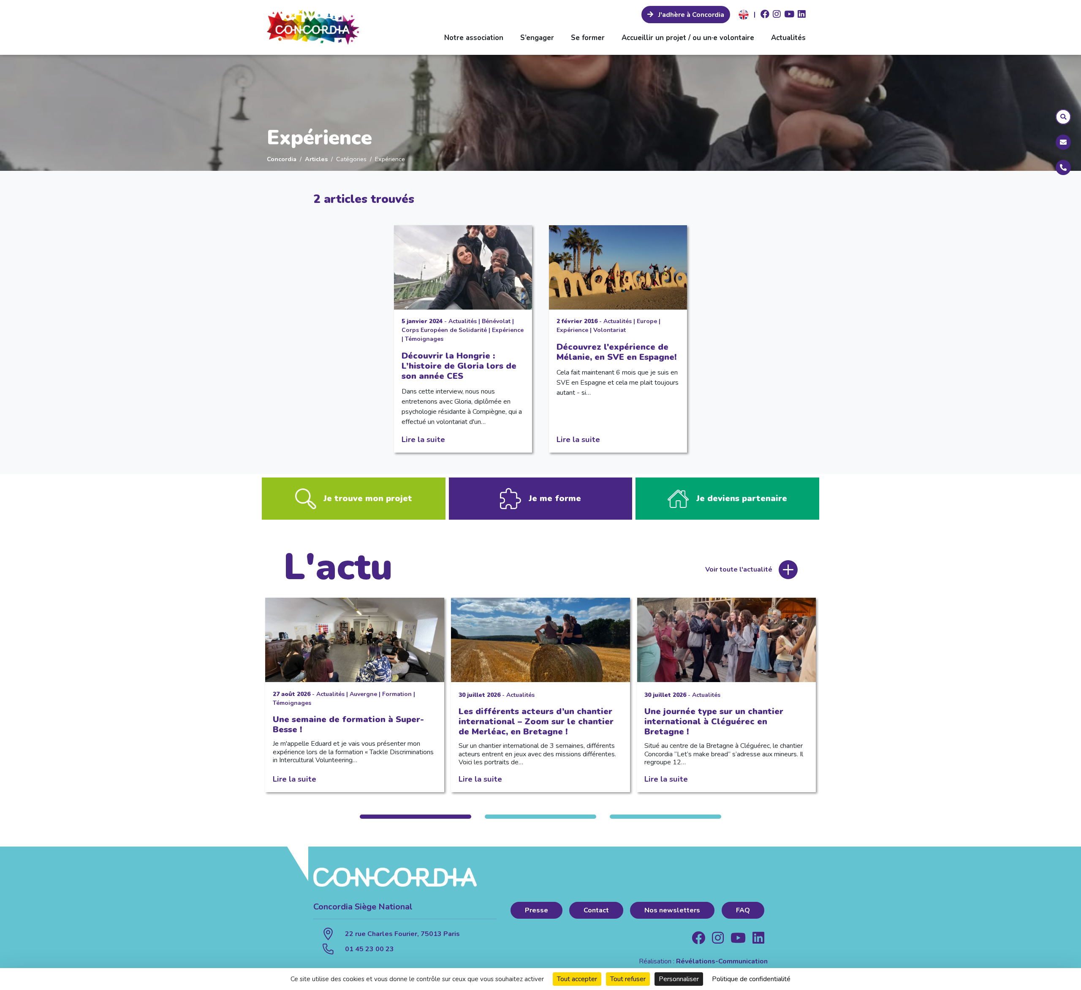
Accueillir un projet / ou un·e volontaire (688, 38)
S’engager (537, 38)
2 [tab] (540, 817)
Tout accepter (577, 979)
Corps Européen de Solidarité (444, 330)
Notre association (473, 38)
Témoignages (424, 339)
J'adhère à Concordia (690, 14)
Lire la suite (423, 439)
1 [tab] (415, 817)
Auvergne (363, 694)
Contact (596, 910)
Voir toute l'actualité (738, 569)
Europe (647, 321)
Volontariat (609, 330)
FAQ (743, 910)
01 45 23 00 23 (369, 949)
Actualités (788, 38)
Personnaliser (679, 979)
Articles (316, 159)
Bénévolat (496, 321)
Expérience (508, 330)
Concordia (281, 159)
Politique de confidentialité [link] (751, 979)
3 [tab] (665, 817)
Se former (588, 38)
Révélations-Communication (722, 961)
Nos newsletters (672, 910)
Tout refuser (628, 979)
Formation (397, 694)
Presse (536, 910)
